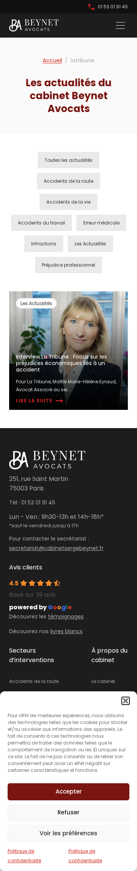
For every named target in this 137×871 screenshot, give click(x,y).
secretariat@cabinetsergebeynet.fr (56, 548)
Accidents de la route (68, 181)
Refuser (68, 812)
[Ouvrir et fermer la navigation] (120, 25)
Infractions (43, 243)
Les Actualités (90, 243)
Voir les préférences (68, 833)
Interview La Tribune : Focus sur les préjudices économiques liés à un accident (61, 363)
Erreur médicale (101, 223)
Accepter (69, 791)
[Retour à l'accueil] (34, 25)
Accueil (52, 60)
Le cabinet (103, 681)
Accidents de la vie (68, 202)
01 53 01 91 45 (113, 6)
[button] (125, 701)
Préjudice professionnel (68, 265)
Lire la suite (34, 400)
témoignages (66, 616)
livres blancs (66, 631)
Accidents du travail (41, 223)
